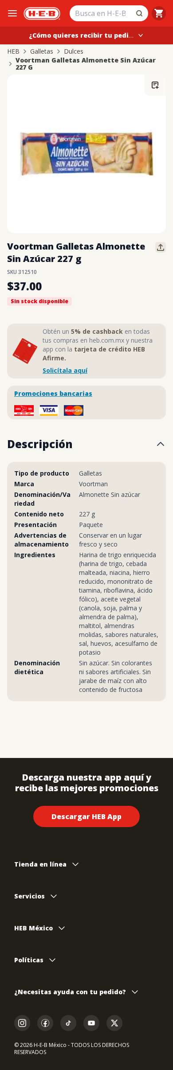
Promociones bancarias (53, 393)
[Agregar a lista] (155, 85)
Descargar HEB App (86, 816)
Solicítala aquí (65, 370)
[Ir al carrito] (159, 13)
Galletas (41, 51)
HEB (13, 51)
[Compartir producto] (160, 247)
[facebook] (45, 1023)
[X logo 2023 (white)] (114, 1023)
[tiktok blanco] (68, 1023)
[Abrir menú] (12, 13)
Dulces (73, 51)
